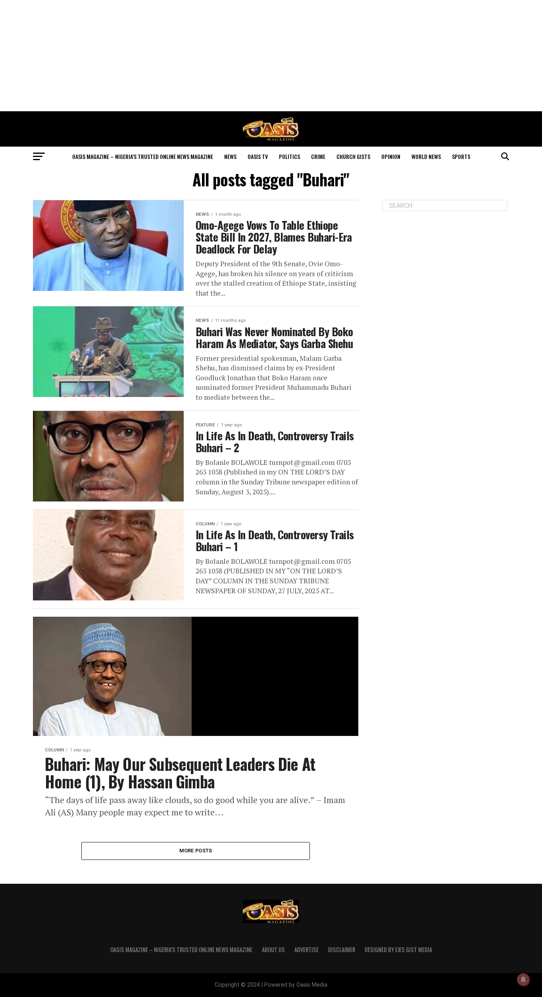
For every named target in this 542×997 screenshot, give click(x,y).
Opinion (390, 156)
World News (426, 156)
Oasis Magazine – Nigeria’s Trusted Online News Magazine (142, 156)
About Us (273, 949)
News (230, 156)
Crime (318, 156)
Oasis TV (258, 156)
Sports (461, 156)
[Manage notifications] (523, 979)
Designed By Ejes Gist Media (398, 949)
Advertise (306, 949)
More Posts (195, 851)
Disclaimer (341, 949)
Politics (289, 156)
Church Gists (353, 156)
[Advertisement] (271, 55)
